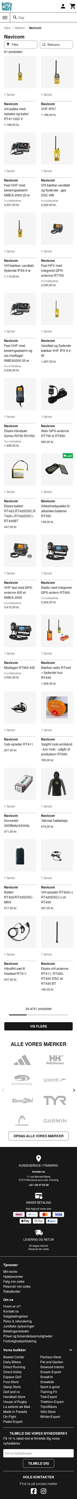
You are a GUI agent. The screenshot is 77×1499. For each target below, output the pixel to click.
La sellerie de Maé (16, 1406)
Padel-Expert (12, 1421)
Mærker (20, 28)
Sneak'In (46, 1376)
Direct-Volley (12, 1371)
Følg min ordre (13, 1281)
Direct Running (14, 1366)
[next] (74, 1090)
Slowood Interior (52, 1366)
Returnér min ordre (17, 1286)
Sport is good (50, 1386)
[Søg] (15, 17)
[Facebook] (33, 1492)
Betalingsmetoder (16, 1331)
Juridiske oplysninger (18, 1326)
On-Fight (9, 1416)
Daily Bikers (12, 1362)
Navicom (11, 103)
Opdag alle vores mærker (39, 1136)
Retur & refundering (17, 1321)
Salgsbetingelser (15, 1316)
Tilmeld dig (38, 1463)
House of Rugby (15, 1401)
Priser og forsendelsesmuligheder (27, 1336)
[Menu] (5, 18)
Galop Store (12, 1386)
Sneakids (47, 1381)
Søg (21, 17)
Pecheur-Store (50, 1357)
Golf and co (11, 1391)
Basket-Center (13, 1357)
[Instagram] (43, 1492)
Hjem (7, 28)
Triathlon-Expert (51, 1401)
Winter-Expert (50, 1416)
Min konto (10, 1271)
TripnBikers (48, 1406)
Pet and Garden (51, 1362)
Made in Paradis (15, 1411)
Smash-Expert (50, 1371)
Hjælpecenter (13, 1276)
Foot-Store (11, 1381)
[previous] (3, 1090)
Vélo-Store (48, 1411)
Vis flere (38, 1026)
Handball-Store (14, 1396)
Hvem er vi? (12, 1306)
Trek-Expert (48, 1396)
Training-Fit (48, 1391)
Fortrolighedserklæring (19, 1341)
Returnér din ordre (38, 1249)
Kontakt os (38, 1171)
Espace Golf (12, 1376)
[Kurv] (73, 6)
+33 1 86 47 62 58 (38, 1185)
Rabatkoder (11, 1291)
